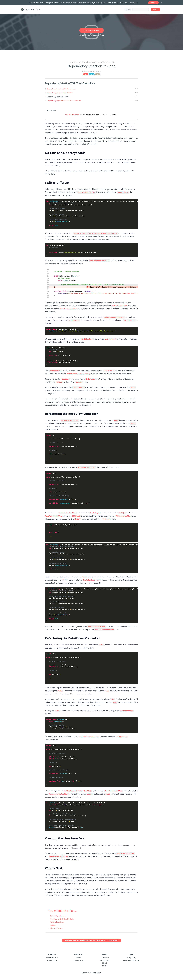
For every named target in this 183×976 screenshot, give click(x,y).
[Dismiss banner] (161, 3)
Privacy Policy (131, 958)
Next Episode (91, 940)
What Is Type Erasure (58, 916)
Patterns (98, 71)
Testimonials (104, 960)
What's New (30, 9)
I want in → (153, 3)
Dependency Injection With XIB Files (60, 93)
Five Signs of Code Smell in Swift (61, 919)
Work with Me (52, 960)
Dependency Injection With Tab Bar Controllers (64, 101)
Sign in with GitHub (91, 30)
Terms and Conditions (131, 960)
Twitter (104, 966)
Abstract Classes (56, 928)
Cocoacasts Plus (52, 958)
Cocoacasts (105, 958)
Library (38, 9)
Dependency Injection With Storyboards (61, 89)
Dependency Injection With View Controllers (91, 61)
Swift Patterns (78, 960)
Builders (53, 925)
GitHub (104, 963)
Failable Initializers (57, 922)
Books (78, 958)
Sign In (155, 9)
